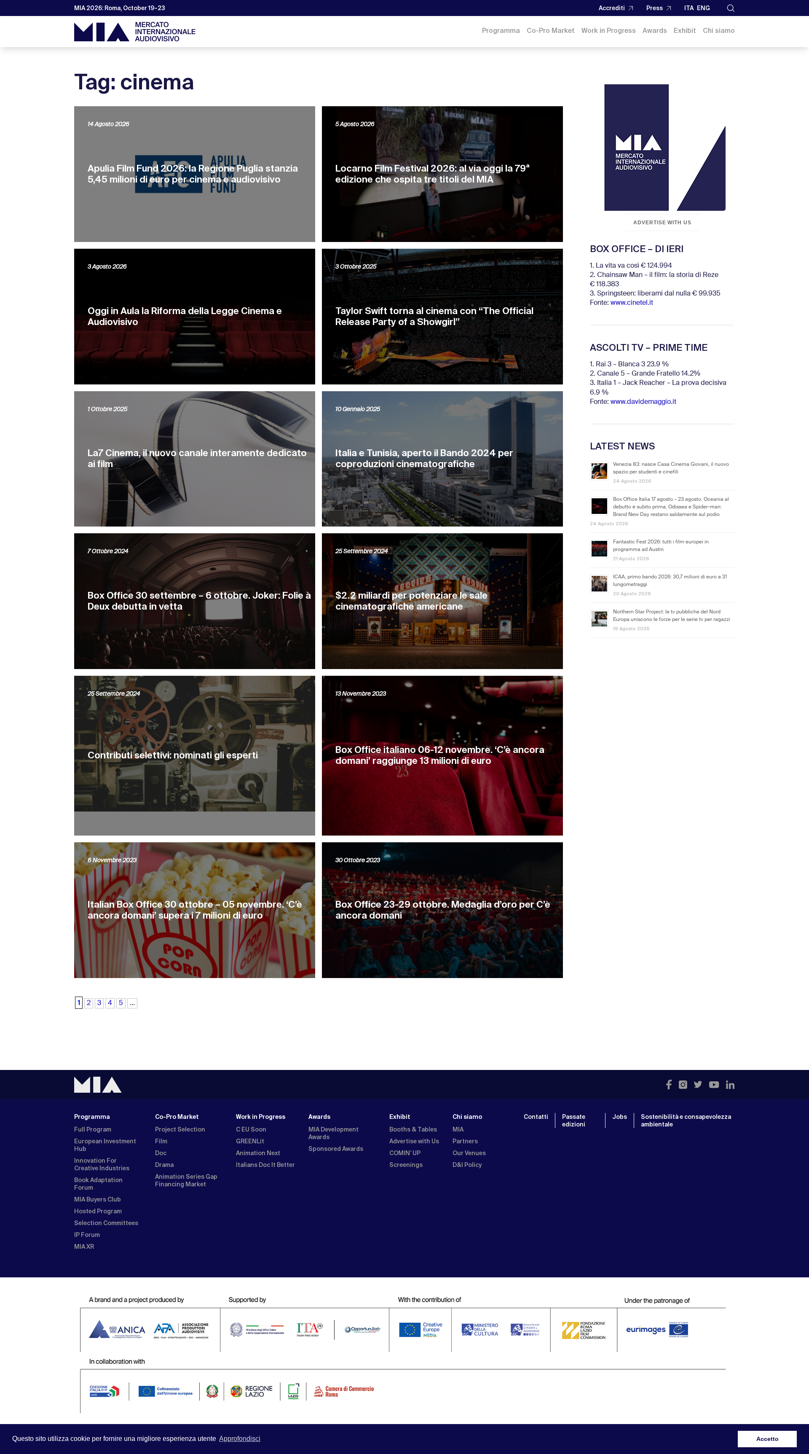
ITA (689, 8)
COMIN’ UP (405, 1153)
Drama (164, 1165)
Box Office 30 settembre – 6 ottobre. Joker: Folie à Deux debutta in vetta (199, 601)
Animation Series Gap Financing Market (186, 1180)
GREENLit (250, 1141)
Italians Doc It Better (265, 1165)
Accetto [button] (767, 1438)
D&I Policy (467, 1165)
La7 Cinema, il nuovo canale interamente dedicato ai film (197, 458)
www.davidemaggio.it (643, 402)
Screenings (406, 1165)
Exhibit (685, 30)
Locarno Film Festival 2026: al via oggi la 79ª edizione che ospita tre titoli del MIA (432, 173)
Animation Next (258, 1153)
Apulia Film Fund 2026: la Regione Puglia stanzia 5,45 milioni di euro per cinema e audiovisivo (193, 173)
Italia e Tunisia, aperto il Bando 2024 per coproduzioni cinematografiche (424, 458)
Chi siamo (719, 30)
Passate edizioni (573, 1120)
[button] (731, 8)
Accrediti (612, 8)
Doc (160, 1153)
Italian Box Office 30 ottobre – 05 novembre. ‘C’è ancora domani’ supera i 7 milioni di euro (195, 910)
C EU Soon (251, 1129)
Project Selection (180, 1129)
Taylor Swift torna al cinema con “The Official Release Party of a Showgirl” (434, 316)
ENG (703, 8)
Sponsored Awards (335, 1149)
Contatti (536, 1117)
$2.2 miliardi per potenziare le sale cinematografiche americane (411, 601)
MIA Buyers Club (97, 1199)
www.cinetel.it (632, 303)
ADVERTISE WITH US (662, 223)
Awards (655, 30)
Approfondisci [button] (239, 1438)
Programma (501, 30)
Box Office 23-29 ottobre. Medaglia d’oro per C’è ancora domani (442, 910)
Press (654, 8)
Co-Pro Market (551, 30)
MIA (458, 1129)
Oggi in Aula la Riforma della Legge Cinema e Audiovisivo (185, 316)
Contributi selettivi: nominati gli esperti (173, 755)
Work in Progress (608, 30)
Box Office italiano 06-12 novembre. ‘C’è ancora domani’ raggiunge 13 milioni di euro (439, 755)
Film (161, 1141)
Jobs (619, 1117)
